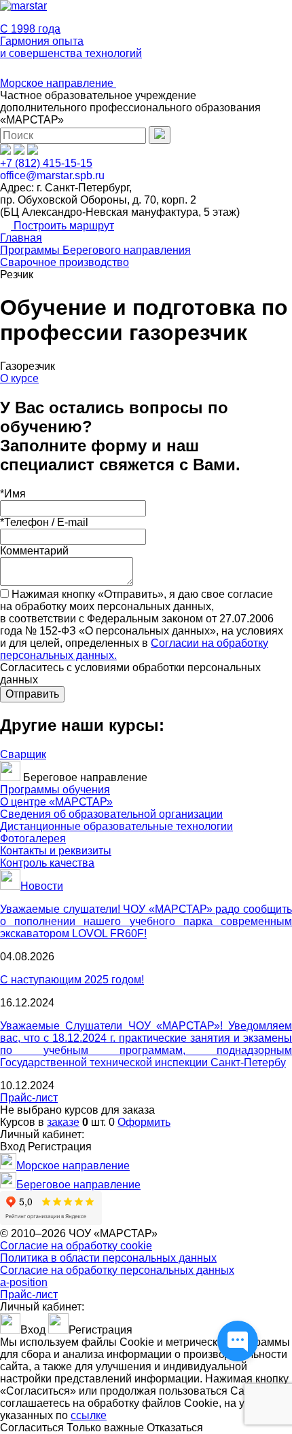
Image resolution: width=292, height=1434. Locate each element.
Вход (12, 1146)
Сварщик (23, 754)
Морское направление (58, 83)
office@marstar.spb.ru (52, 175)
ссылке (89, 1415)
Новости (41, 886)
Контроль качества (47, 863)
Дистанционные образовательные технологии (116, 826)
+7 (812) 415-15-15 (46, 163)
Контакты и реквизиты (55, 850)
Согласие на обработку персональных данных (117, 1270)
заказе (63, 1122)
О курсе (19, 378)
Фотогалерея (33, 838)
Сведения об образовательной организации (111, 814)
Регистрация (60, 1146)
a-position (24, 1282)
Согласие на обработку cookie (76, 1245)
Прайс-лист (29, 1097)
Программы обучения (55, 789)
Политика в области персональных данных (108, 1258)
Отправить (32, 694)
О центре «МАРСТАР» (56, 802)
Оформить (143, 1122)
